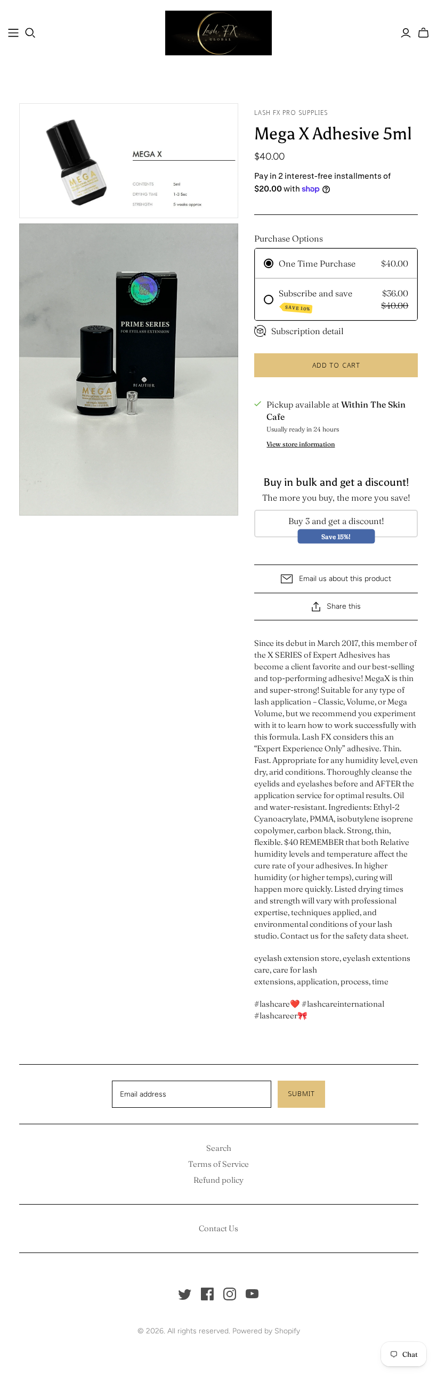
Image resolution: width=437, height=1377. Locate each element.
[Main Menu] (13, 33)
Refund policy (218, 1180)
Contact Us (218, 1228)
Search (218, 1148)
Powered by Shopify (266, 1330)
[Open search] (30, 33)
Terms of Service (218, 1164)
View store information (300, 444)
